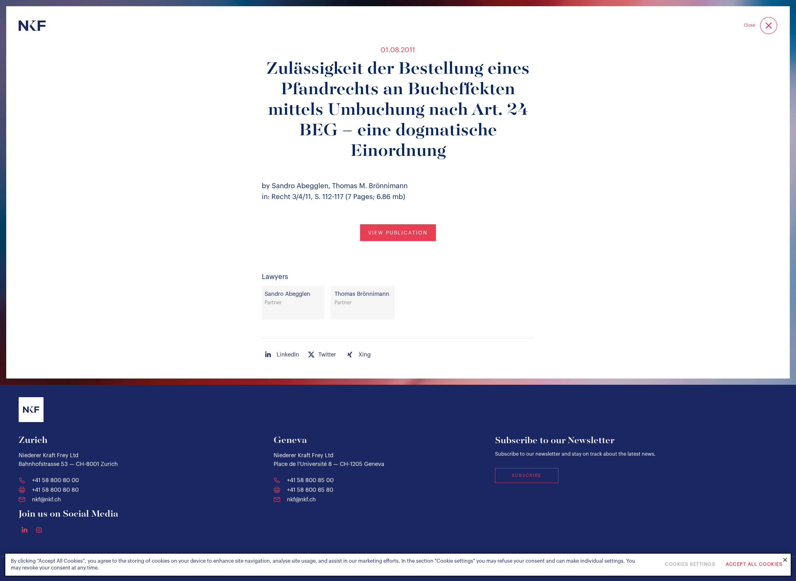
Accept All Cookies (754, 564)
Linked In (24, 529)
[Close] (785, 560)
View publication (398, 232)
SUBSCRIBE (526, 475)
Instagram (39, 530)
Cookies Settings (690, 564)
